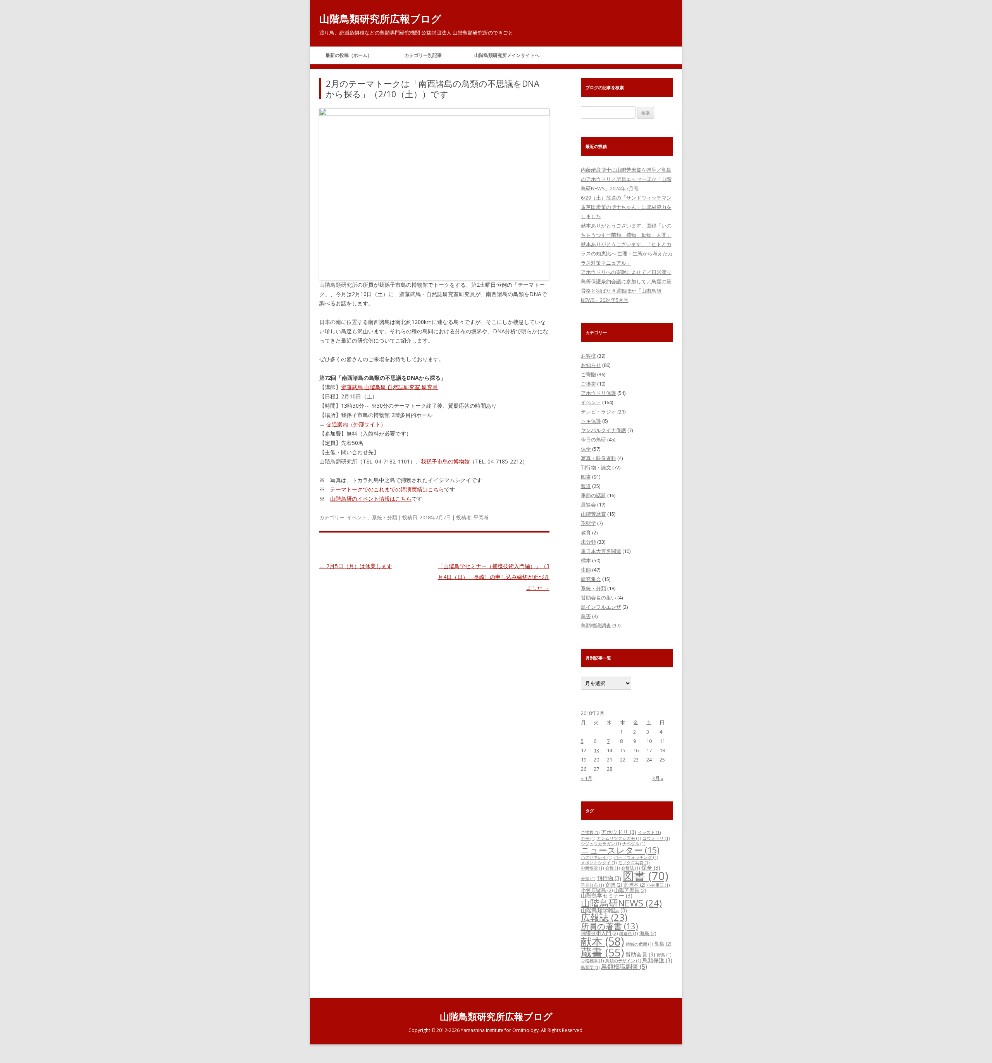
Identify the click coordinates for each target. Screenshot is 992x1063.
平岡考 (481, 517)
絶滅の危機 (639, 944)
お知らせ (591, 365)
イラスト (649, 832)
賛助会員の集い (598, 597)
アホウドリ (618, 832)
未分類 (588, 541)
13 (596, 750)
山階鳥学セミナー (606, 895)
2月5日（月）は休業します (355, 566)
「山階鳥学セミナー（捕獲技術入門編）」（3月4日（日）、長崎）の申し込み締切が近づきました (493, 576)
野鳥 (664, 955)
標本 (586, 560)
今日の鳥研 (593, 439)
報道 (586, 485)
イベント (357, 517)
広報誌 (604, 917)
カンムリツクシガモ (619, 838)
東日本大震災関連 (601, 551)
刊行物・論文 (596, 467)
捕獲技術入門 (599, 933)
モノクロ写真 (633, 862)
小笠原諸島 (597, 890)
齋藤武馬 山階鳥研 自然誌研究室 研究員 (389, 387)
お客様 (588, 355)
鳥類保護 (657, 960)
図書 (586, 476)
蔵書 (602, 952)
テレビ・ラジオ (598, 411)
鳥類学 (590, 967)
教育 (586, 532)
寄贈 (613, 884)
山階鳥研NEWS (621, 902)
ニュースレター (620, 850)
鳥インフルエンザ (601, 606)
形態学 (588, 523)
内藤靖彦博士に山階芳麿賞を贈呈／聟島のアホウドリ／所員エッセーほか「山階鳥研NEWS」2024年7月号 (626, 179)
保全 (586, 448)
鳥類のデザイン (623, 960)
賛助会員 (640, 954)
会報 (612, 868)
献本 (602, 941)
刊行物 (609, 878)
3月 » (657, 778)
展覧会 (588, 504)
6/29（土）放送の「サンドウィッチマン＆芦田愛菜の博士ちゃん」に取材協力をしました (626, 207)
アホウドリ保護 (598, 392)
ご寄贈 (588, 374)
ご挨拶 (588, 383)
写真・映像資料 (598, 458)
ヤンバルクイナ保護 (603, 430)
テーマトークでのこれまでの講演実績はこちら (387, 489)
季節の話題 (593, 495)
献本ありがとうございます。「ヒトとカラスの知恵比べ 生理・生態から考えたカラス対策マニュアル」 (627, 253)
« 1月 (586, 778)
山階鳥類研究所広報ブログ (380, 19)
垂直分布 (592, 885)
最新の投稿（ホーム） (349, 55)
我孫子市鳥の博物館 (445, 461)
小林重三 (658, 885)
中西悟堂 (592, 868)
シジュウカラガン (601, 843)
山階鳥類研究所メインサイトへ (506, 55)
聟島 (662, 943)
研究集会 (591, 578)
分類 (588, 878)
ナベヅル (633, 843)
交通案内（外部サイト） (356, 424)
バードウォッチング (636, 857)
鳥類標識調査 (596, 625)
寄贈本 (634, 884)
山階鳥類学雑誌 (604, 910)
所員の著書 (609, 926)
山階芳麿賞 (593, 513)
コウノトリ (656, 838)
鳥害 (586, 616)
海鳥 (647, 933)
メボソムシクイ (599, 862)
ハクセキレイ (596, 857)
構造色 (628, 933)
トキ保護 (591, 420)
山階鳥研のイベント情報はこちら (371, 498)
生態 (586, 569)
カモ (588, 838)
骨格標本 (592, 960)
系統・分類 (384, 517)
